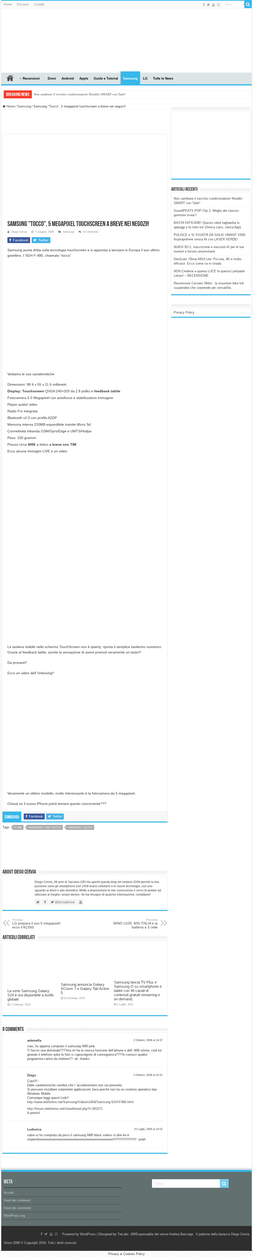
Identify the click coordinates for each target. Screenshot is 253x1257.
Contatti (39, 4)
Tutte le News (163, 78)
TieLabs (123, 1234)
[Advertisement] (211, 144)
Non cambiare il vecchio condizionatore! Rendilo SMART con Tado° (80, 94)
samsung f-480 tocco (45, 827)
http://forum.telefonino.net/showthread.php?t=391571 (65, 1108)
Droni (52, 78)
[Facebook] (203, 5)
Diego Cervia (19, 231)
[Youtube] (213, 5)
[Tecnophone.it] (28, 39)
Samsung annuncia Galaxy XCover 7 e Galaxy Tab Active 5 (85, 988)
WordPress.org (14, 1215)
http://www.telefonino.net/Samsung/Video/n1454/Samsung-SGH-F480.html (80, 1102)
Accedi (9, 1192)
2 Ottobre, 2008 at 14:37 (148, 1040)
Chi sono (23, 4)
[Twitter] (208, 5)
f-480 (18, 827)
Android (68, 78)
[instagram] (218, 5)
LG (145, 78)
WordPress (88, 1234)
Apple (83, 78)
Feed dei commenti (17, 1208)
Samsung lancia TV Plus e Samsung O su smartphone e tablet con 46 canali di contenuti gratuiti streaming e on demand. (138, 990)
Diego (31, 1075)
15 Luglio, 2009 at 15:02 (148, 1129)
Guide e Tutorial (106, 78)
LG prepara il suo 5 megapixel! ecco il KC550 (36, 923)
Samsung (130, 78)
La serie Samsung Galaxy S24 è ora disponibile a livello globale (30, 995)
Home (8, 4)
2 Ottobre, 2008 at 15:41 (148, 1074)
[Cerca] (248, 4)
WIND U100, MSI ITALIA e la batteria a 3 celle (135, 923)
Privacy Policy (184, 312)
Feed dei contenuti (17, 1200)
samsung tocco (80, 827)
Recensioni (31, 78)
